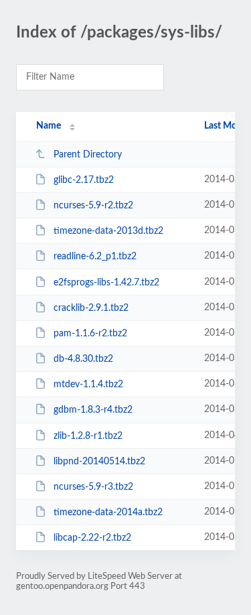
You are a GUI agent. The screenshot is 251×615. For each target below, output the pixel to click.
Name (48, 126)
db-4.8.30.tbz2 (83, 359)
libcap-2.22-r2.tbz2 (92, 538)
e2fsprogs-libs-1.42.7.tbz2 (106, 282)
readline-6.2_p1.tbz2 (95, 256)
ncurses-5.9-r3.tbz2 (93, 487)
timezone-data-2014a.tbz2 (108, 512)
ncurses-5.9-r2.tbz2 (93, 205)
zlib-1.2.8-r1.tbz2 (88, 436)
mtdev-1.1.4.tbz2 (88, 384)
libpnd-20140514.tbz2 (99, 461)
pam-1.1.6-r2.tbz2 (90, 333)
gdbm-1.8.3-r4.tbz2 (93, 410)
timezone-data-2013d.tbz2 (108, 231)
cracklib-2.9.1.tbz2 (91, 308)
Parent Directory (88, 154)
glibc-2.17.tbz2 (84, 180)
